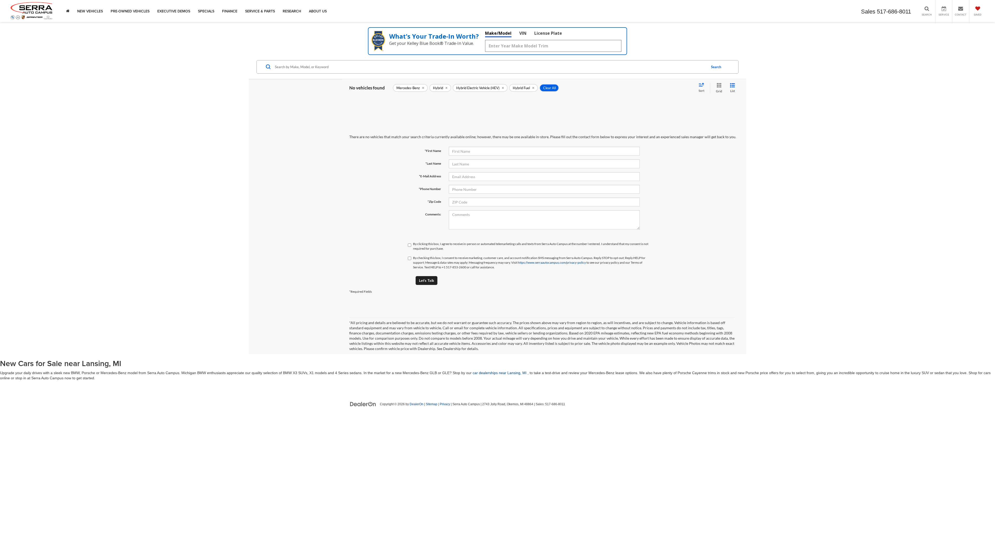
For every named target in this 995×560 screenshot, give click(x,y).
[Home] (67, 11)
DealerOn (416, 404)
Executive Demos (173, 11)
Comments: (433, 214)
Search (716, 67)
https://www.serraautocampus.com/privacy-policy (552, 262)
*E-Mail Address (430, 176)
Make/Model (498, 33)
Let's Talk (426, 280)
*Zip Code (434, 202)
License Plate (548, 33)
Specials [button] (206, 11)
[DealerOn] (363, 404)
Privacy (445, 404)
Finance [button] (229, 11)
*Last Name (433, 163)
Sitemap (431, 404)
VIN (523, 33)
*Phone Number (430, 189)
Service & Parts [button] (260, 11)
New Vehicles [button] (90, 11)
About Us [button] (318, 11)
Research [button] (292, 11)
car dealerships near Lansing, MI (500, 373)
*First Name (433, 151)
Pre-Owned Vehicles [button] (130, 11)
